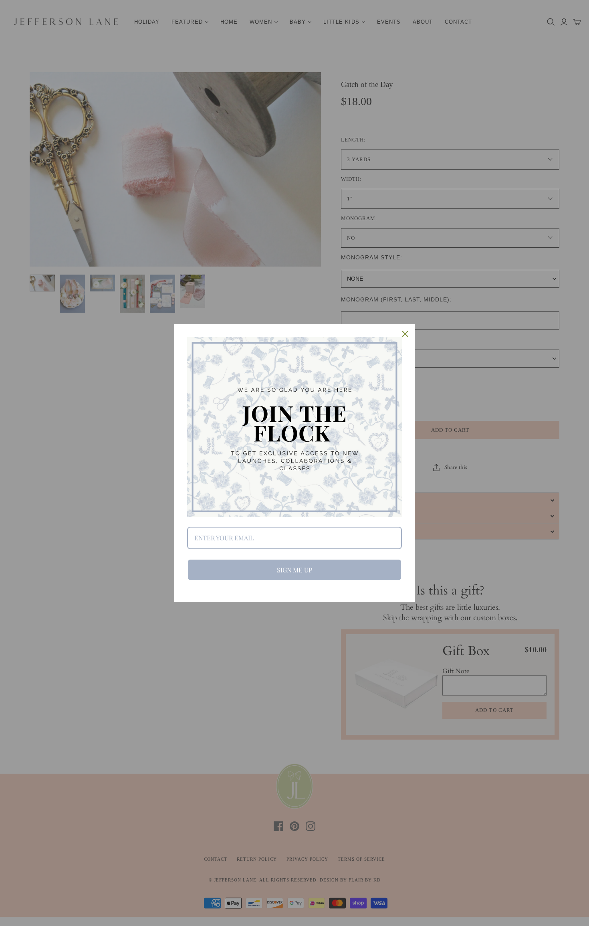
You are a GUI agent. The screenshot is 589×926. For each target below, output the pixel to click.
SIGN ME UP (294, 570)
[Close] (405, 334)
